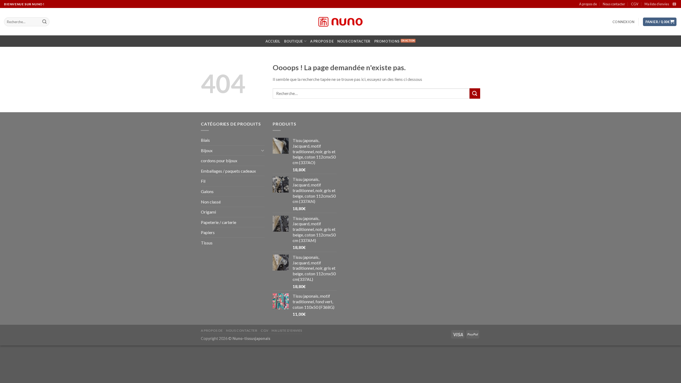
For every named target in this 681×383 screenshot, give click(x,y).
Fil (203, 181)
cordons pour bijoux (219, 160)
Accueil (272, 41)
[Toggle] (262, 150)
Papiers (208, 232)
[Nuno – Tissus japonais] (340, 22)
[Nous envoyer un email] (674, 4)
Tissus (207, 242)
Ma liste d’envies (657, 4)
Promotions (387, 41)
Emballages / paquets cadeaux (228, 170)
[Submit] (44, 21)
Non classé (211, 201)
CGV (634, 4)
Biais (205, 140)
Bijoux (207, 150)
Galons (207, 191)
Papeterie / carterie (218, 222)
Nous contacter (614, 4)
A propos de (588, 4)
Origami (208, 211)
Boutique (293, 41)
